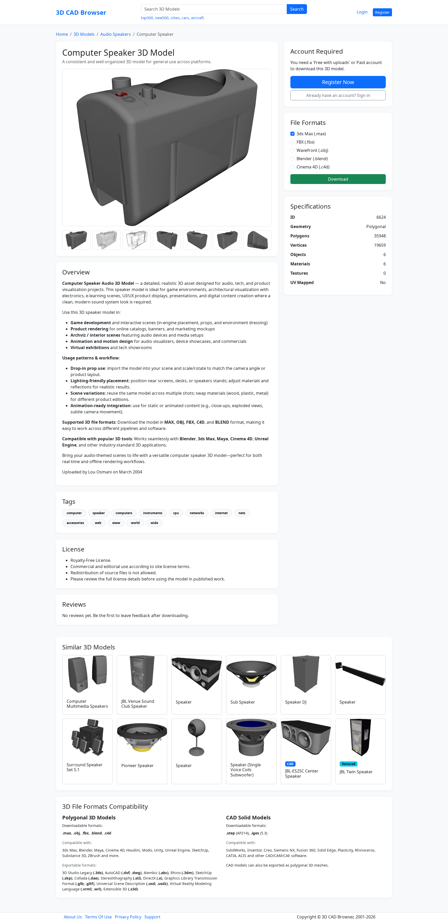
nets (242, 513)
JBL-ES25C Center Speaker (301, 773)
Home (62, 34)
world (135, 523)
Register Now (338, 82)
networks (197, 513)
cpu (176, 513)
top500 (147, 17)
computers (124, 513)
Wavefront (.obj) (312, 150)
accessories (75, 523)
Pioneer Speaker (137, 765)
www (116, 523)
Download (338, 179)
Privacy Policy (128, 917)
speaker (99, 513)
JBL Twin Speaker (356, 772)
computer (74, 513)
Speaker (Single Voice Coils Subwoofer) (245, 769)
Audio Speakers (115, 34)
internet (221, 513)
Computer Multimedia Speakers (87, 703)
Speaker (184, 702)
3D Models (84, 34)
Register (382, 12)
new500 (162, 17)
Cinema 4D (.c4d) (313, 167)
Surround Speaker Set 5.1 (85, 767)
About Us (73, 917)
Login (362, 12)
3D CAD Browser (81, 12)
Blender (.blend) (312, 158)
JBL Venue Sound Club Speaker (137, 703)
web (98, 523)
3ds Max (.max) (311, 134)
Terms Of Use (98, 917)
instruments (152, 513)
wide (154, 523)
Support (152, 917)
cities (175, 17)
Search (297, 9)
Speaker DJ (295, 702)
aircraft (197, 17)
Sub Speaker (242, 702)
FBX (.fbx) (305, 142)
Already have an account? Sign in (338, 95)
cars (185, 17)
